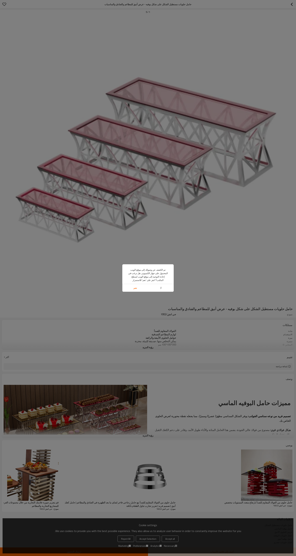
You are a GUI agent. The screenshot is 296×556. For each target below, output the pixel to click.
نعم (135, 288)
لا (161, 288)
